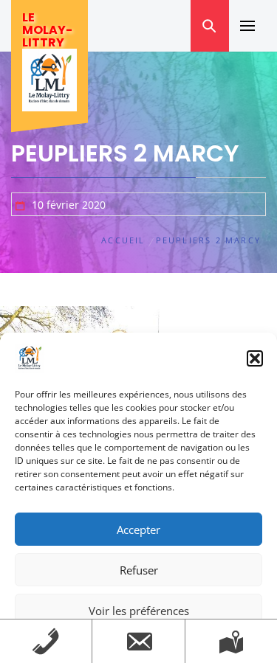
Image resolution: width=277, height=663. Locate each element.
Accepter (138, 529)
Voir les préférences (139, 610)
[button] (254, 358)
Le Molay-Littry (47, 30)
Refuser (139, 570)
